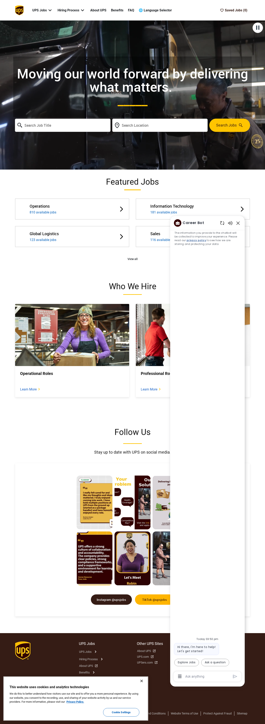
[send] (235, 676)
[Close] (141, 680)
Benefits (117, 10)
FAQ (131, 10)
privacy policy (196, 240)
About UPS (98, 10)
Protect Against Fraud (217, 713)
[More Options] (179, 676)
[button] (132, 259)
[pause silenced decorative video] (258, 28)
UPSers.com (145, 662)
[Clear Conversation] (222, 223)
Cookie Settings (121, 712)
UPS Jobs (85, 651)
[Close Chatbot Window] (238, 223)
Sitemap (242, 713)
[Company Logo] (19, 10)
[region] (207, 449)
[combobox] (63, 125)
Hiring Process (88, 659)
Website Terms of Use (184, 713)
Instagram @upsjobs (111, 600)
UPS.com (143, 656)
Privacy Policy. (75, 701)
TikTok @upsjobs (154, 600)
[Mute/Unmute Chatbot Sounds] (230, 223)
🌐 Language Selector (155, 10)
